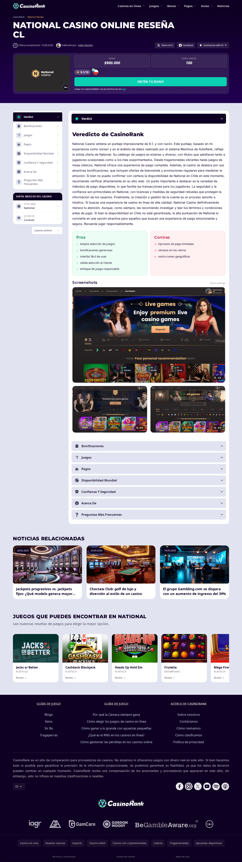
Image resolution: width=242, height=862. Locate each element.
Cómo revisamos (189, 728)
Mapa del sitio (183, 856)
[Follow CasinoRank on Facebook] (179, 786)
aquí (124, 89)
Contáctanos (189, 721)
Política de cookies (126, 856)
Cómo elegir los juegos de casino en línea (116, 721)
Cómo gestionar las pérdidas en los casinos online (116, 742)
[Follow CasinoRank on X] (198, 786)
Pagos (188, 6)
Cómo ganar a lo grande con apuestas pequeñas (116, 728)
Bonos (171, 6)
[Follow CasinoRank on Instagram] (189, 786)
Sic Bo (49, 728)
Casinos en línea (129, 6)
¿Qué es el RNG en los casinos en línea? (116, 735)
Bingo (49, 714)
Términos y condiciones (64, 856)
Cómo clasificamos (188, 735)
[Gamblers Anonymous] (55, 824)
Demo (150, 638)
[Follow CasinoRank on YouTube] (207, 786)
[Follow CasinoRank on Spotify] (216, 786)
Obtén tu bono (150, 82)
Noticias (223, 6)
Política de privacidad (188, 742)
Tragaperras (49, 735)
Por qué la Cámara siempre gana (116, 714)
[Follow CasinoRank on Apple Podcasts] (225, 786)
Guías (205, 6)
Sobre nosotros (189, 714)
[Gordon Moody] (115, 824)
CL (16, 786)
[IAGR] (35, 824)
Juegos (154, 6)
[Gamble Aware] (166, 824)
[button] (149, 119)
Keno (49, 721)
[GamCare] (82, 824)
